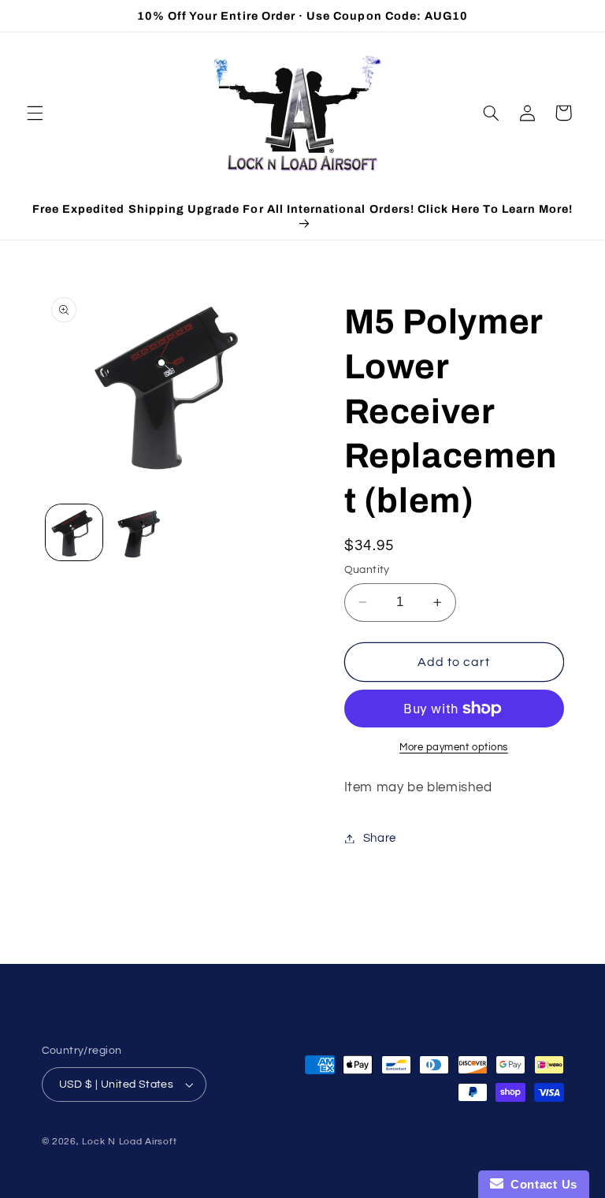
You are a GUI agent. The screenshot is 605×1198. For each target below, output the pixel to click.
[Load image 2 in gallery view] (138, 532)
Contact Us (540, 1184)
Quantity (367, 569)
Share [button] (379, 838)
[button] (35, 113)
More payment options (453, 747)
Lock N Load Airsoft (129, 1141)
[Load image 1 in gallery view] (74, 532)
